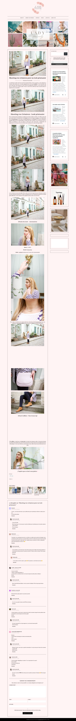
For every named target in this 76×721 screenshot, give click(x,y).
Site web (11, 704)
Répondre (13, 515)
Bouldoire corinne (15, 590)
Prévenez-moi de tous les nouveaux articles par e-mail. (27, 710)
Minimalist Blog (40, 719)
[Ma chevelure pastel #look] (27, 490)
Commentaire (12, 685)
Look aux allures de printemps (14, 493)
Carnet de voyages (29, 17)
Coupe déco (59, 219)
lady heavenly (15, 519)
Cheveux (37, 17)
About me (53, 17)
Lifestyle (47, 17)
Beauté (22, 17)
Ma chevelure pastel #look (27, 493)
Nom (10, 699)
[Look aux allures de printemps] (15, 490)
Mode (42, 17)
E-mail (29, 699)
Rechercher (53, 51)
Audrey (13, 608)
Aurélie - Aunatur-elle (16, 567)
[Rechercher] (65, 53)
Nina (12, 508)
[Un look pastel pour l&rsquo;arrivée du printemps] (40, 490)
